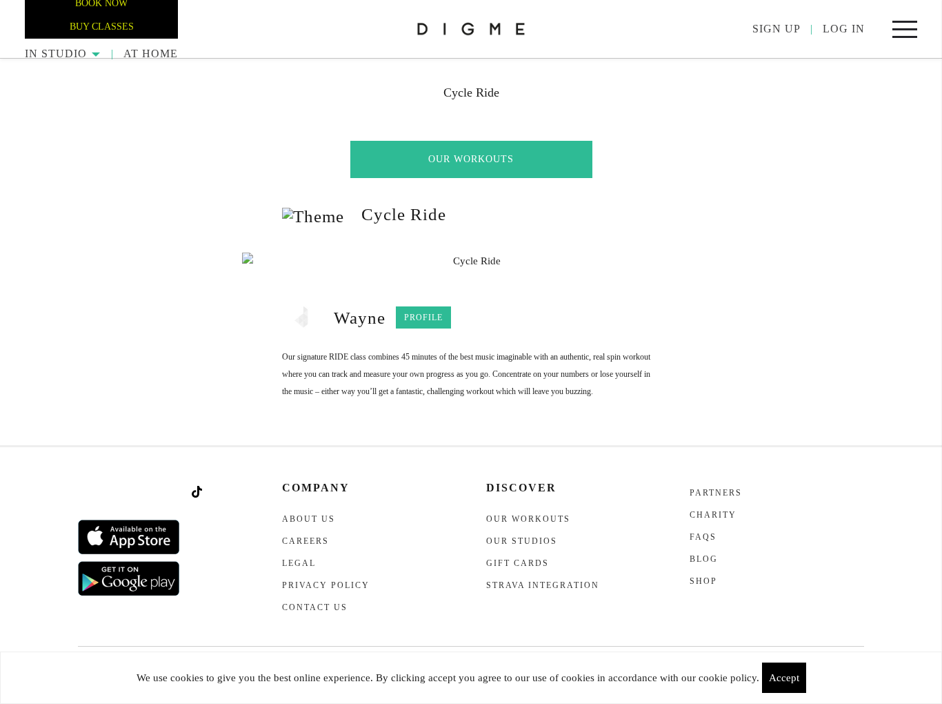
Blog (704, 559)
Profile (423, 317)
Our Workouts (471, 159)
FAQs (703, 537)
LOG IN (844, 29)
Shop (703, 581)
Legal (299, 563)
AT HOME (150, 53)
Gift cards (517, 563)
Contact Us (315, 607)
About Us (308, 519)
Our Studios (521, 541)
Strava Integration (542, 585)
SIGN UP (776, 29)
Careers (305, 541)
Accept (784, 677)
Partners (716, 493)
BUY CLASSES (102, 26)
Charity (713, 515)
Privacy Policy (326, 585)
